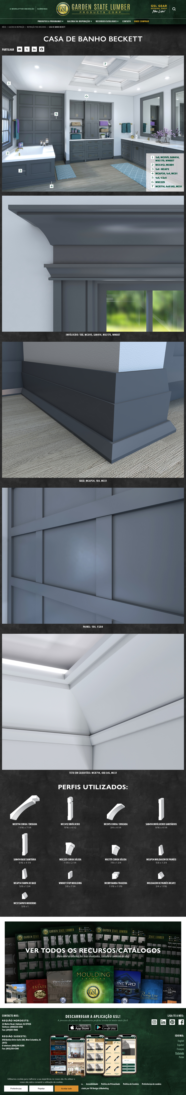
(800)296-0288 (18, 1045)
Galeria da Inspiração (16, 26)
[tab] (50, 21)
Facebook (181, 1022)
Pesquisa (174, 9)
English (181, 1041)
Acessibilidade (92, 1084)
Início (4, 26)
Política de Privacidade (110, 1084)
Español (180, 1045)
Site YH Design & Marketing (93, 1088)
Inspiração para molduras (36, 26)
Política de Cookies (131, 1084)
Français (180, 1049)
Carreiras (42, 9)
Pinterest (172, 1022)
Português (179, 1053)
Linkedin (163, 1022)
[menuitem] (160, 9)
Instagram (154, 1022)
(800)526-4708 (16, 1027)
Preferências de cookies (151, 1084)
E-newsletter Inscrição (22, 9)
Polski (181, 1057)
